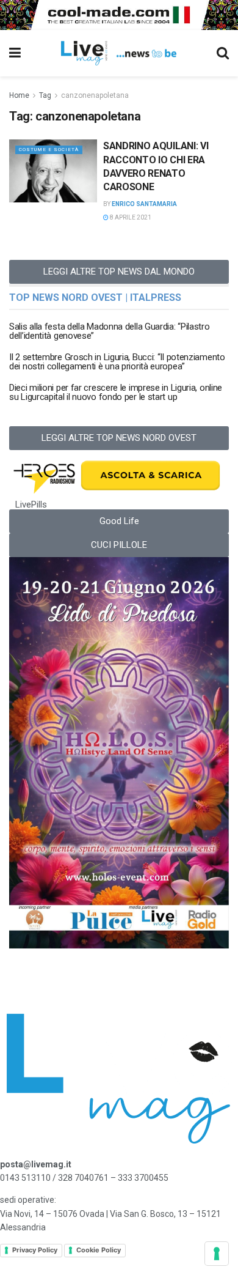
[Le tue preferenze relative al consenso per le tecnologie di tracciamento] (216, 1253)
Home (19, 95)
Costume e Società (49, 149)
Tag (45, 95)
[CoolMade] (119, 14)
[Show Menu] (15, 53)
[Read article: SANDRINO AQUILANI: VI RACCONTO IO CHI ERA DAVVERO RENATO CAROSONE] (53, 170)
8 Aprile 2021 (130, 217)
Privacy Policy (34, 1250)
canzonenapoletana (95, 95)
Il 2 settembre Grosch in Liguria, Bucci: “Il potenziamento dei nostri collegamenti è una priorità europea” (117, 362)
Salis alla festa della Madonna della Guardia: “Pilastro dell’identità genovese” (109, 331)
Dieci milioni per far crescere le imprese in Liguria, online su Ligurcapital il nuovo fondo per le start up (115, 392)
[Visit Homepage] (118, 53)
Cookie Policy (98, 1250)
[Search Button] (223, 53)
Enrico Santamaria (144, 204)
